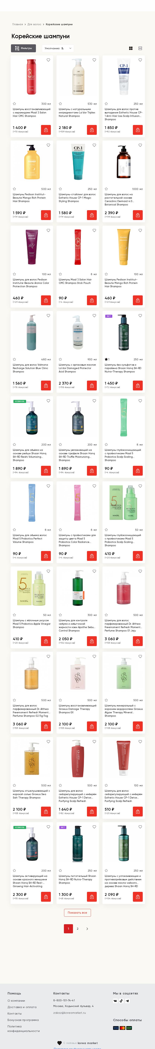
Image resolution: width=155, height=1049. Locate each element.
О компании (16, 1000)
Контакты (15, 1013)
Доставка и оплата (22, 1007)
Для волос (34, 24)
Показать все (77, 912)
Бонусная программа (23, 1020)
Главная (17, 24)
